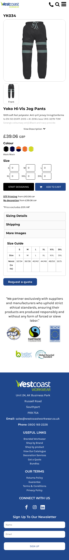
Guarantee (34, 482)
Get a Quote (34, 459)
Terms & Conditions (34, 486)
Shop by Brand (34, 442)
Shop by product (34, 447)
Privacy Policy (34, 490)
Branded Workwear (35, 438)
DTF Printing (10, 196)
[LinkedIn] (42, 507)
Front (11, 101)
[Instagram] (34, 507)
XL (8, 176)
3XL (40, 176)
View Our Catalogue (34, 451)
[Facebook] (26, 507)
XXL (24, 176)
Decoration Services (34, 455)
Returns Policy (34, 477)
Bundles (34, 463)
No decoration (11, 200)
